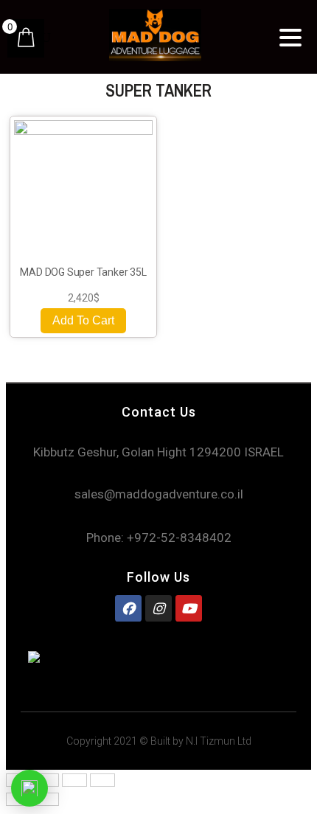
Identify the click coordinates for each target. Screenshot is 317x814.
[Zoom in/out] (102, 780)
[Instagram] (158, 608)
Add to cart (83, 320)
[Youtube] (188, 608)
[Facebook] (128, 608)
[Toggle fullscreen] (74, 780)
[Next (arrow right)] (46, 799)
